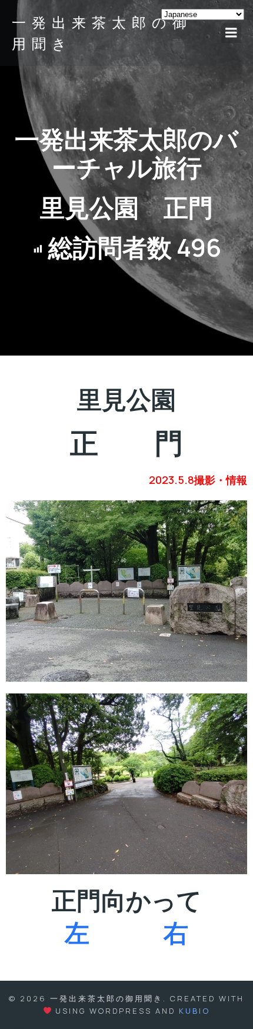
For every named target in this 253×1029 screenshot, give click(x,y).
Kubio (194, 1010)
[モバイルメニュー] (231, 33)
